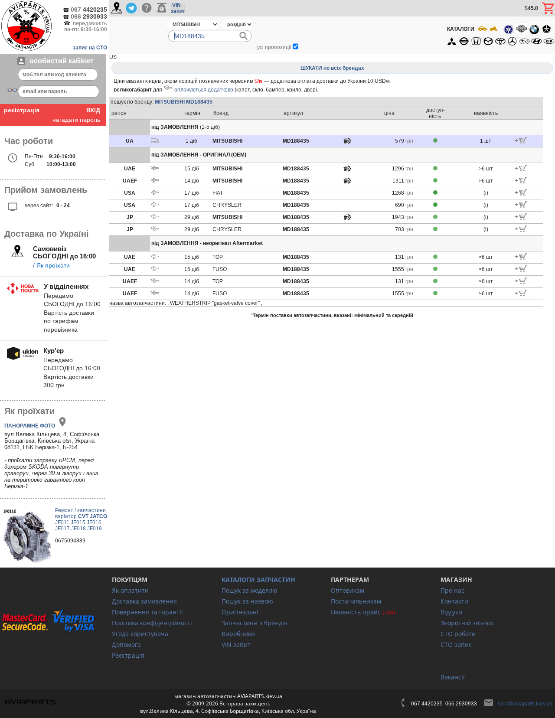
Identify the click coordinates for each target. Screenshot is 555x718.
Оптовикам (347, 590)
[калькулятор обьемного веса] (162, 8)
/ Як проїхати (51, 265)
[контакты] (116, 8)
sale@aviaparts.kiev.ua (525, 704)
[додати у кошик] (521, 142)
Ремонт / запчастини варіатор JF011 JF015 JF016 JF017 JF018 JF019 (81, 519)
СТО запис (456, 644)
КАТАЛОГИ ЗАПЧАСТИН (258, 579)
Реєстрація (128, 655)
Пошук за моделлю (250, 590)
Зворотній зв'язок (467, 623)
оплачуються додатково (203, 90)
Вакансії (453, 677)
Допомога (126, 644)
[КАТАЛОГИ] (500, 35)
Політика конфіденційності (152, 623)
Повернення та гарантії (147, 612)
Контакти (454, 601)
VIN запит (236, 644)
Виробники (238, 634)
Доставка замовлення (144, 601)
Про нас (452, 590)
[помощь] (146, 8)
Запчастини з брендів (254, 623)
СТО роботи (458, 634)
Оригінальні (240, 612)
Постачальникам (356, 601)
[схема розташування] (347, 143)
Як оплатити (130, 590)
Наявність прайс (356, 612)
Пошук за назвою (247, 601)
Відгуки (451, 612)
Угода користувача (140, 634)
